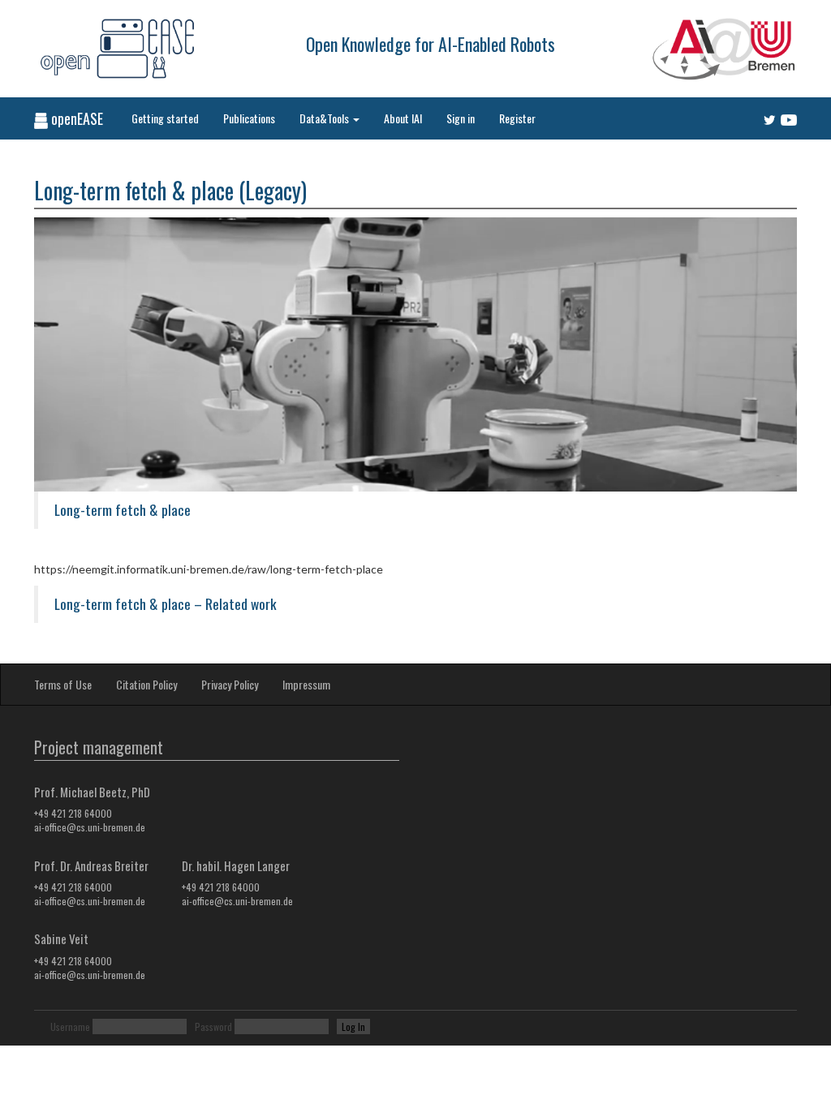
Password (213, 1026)
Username (70, 1026)
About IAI (403, 118)
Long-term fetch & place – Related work (165, 603)
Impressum (306, 684)
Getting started (165, 118)
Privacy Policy (229, 684)
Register (517, 118)
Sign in (460, 118)
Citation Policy (146, 684)
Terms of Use (63, 684)
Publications (249, 118)
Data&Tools (325, 118)
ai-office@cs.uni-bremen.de (89, 827)
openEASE (75, 118)
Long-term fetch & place (122, 509)
